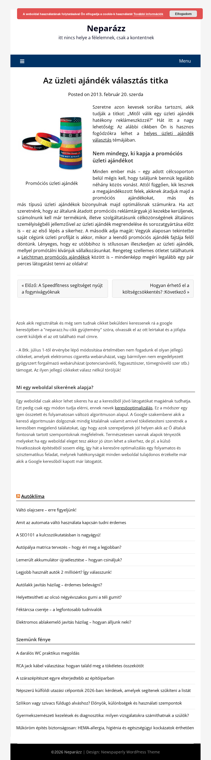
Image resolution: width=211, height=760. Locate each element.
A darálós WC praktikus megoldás (47, 653)
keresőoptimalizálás (133, 407)
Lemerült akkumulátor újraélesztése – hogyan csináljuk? (69, 559)
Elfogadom (183, 13)
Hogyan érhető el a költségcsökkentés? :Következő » (156, 288)
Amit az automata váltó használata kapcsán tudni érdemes (71, 522)
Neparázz (106, 28)
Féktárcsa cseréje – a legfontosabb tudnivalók (59, 609)
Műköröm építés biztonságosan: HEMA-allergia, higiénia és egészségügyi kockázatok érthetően (105, 727)
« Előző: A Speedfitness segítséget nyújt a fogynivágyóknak (62, 288)
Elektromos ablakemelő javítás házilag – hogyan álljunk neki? (73, 622)
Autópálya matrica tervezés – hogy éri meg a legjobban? (68, 547)
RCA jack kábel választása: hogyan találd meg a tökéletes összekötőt (80, 665)
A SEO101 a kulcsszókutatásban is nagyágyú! (58, 534)
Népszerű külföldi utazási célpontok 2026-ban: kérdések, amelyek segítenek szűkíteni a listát (103, 690)
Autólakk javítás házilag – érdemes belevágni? (59, 584)
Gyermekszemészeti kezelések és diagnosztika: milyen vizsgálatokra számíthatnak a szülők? (102, 715)
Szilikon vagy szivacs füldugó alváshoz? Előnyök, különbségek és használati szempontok (99, 703)
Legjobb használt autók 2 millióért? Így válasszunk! (64, 572)
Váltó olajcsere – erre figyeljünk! (46, 510)
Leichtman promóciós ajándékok (55, 257)
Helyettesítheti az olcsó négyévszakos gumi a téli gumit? (68, 597)
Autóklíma (33, 496)
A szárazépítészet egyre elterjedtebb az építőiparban (65, 678)
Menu (185, 61)
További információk (148, 14)
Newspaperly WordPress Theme (130, 752)
